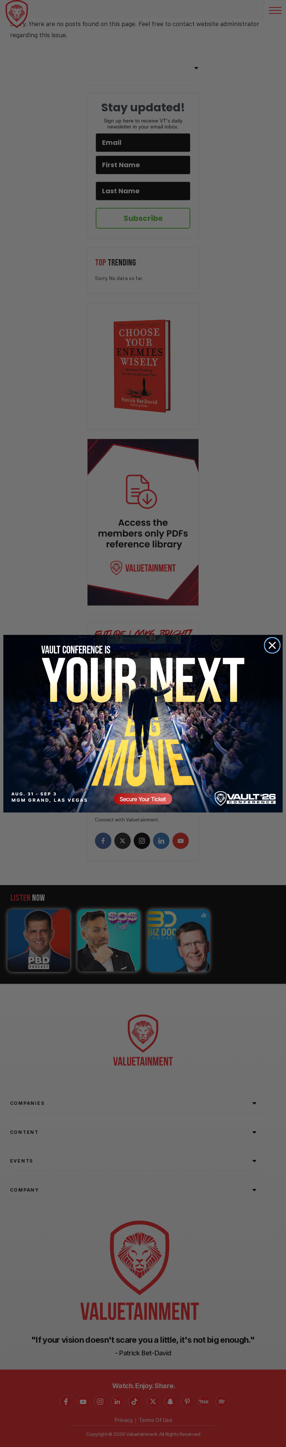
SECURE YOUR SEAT (143, 723)
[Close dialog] (272, 645)
